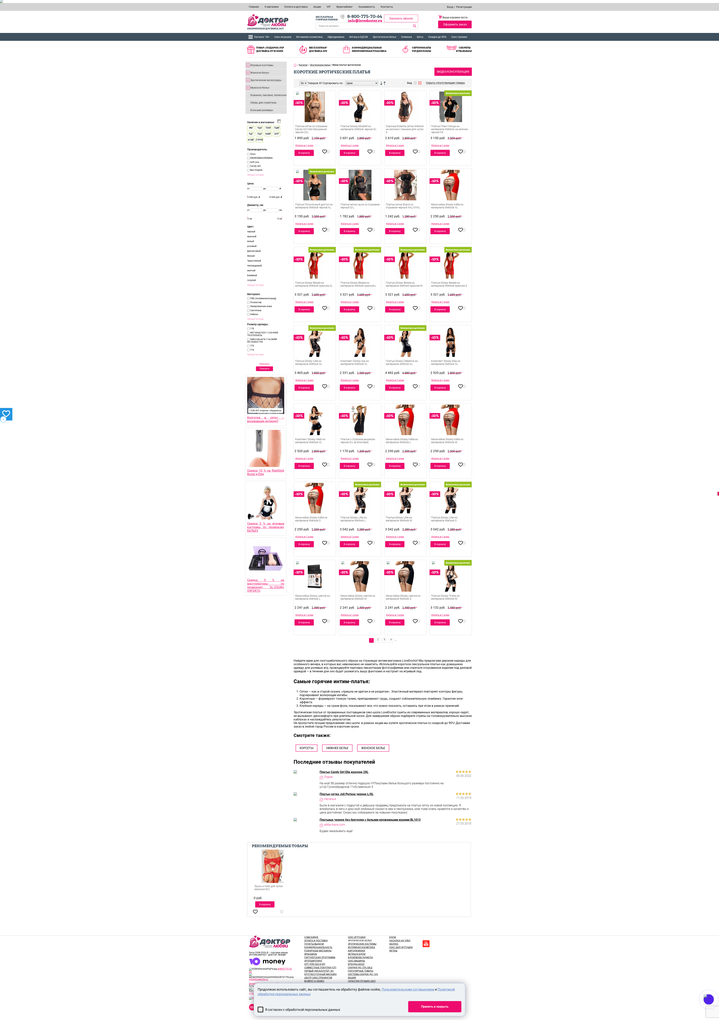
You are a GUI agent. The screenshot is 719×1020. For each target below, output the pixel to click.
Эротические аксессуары (265, 80)
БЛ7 (276, 134)
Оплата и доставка (316, 940)
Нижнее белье (337, 748)
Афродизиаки (335, 36)
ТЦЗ (259, 134)
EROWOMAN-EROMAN (261, 158)
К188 (251, 140)
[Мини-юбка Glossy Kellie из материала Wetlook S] (315, 504)
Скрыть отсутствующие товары (445, 82)
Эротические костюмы (362, 944)
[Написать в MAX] (714, 1006)
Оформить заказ (455, 24)
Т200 (268, 128)
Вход (450, 6)
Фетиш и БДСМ (358, 36)
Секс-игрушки (282, 36)
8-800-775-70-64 (364, 16)
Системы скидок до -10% (363, 974)
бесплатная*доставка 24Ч (318, 49)
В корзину (304, 152)
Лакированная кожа (261, 306)
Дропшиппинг (313, 961)
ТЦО (259, 128)
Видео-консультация (453, 71)
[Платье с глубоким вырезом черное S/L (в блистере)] (360, 425)
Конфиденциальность (318, 947)
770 (252, 345)
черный (251, 231)
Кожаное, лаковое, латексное (268, 95)
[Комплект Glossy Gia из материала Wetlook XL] (360, 347)
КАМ (268, 134)
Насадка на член (399, 940)
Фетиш (393, 950)
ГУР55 (259, 140)
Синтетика (255, 310)
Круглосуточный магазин (320, 974)
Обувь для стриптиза (263, 102)
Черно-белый (254, 260)
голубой (251, 280)
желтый (251, 270)
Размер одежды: (258, 324)
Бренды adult (356, 964)
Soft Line (254, 162)
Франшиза (310, 954)
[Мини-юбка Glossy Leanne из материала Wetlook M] (360, 582)
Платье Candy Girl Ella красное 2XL (344, 772)
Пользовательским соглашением (408, 989)
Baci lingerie (256, 170)
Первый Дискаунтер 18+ (319, 971)
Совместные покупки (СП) (320, 967)
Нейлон (254, 314)
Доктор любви (267, 20)
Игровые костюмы (261, 65)
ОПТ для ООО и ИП (314, 964)
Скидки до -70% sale (360, 967)
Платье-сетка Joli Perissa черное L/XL (347, 794)
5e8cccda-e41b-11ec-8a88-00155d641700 (262, 340)
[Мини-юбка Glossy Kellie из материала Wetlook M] (451, 425)
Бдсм (392, 937)
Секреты (465, 47)
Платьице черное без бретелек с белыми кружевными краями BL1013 (370, 820)
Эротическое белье (384, 36)
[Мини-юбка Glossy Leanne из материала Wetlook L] (315, 582)
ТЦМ (276, 128)
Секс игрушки (356, 937)
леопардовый (254, 265)
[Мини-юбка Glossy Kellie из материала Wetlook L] (405, 425)
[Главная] (295, 65)
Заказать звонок (401, 18)
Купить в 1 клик (304, 145)
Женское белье (259, 72)
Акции (352, 977)
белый (250, 241)
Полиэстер (256, 302)
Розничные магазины (317, 950)
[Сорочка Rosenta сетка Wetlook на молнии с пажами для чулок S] (405, 112)
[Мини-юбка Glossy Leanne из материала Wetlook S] (405, 582)
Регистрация (464, 6)
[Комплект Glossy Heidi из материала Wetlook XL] (315, 425)
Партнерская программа (319, 957)
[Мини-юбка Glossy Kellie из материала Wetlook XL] (451, 190)
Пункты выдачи (314, 944)
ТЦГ (251, 134)
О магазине (311, 937)
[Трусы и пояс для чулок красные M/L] (272, 871)
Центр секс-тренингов (318, 977)
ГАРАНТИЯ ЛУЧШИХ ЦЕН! (362, 981)
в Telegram (464, 51)
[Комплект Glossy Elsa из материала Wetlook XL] (451, 347)
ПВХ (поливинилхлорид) (263, 298)
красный (251, 236)
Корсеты (306, 748)
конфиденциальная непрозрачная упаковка (369, 49)
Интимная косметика (309, 36)
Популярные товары (360, 971)
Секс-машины (356, 961)
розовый (252, 246)
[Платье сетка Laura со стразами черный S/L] (360, 190)
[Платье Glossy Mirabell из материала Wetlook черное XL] (360, 112)
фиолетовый (254, 251)
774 (252, 350)
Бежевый (252, 275)
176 (252, 328)
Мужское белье (259, 87)
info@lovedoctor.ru (365, 20)
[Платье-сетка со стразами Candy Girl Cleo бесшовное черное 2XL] (315, 112)
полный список (255, 174)
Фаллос (393, 944)
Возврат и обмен (314, 981)
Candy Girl (255, 166)
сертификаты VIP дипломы (421, 49)
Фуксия (251, 256)
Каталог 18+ (261, 36)
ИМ (251, 128)
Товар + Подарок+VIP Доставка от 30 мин (270, 49)
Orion (253, 154)
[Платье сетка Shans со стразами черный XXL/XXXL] (405, 190)
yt (426, 943)
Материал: (253, 294)
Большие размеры (261, 110)
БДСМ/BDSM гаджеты (360, 957)
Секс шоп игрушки (401, 947)
